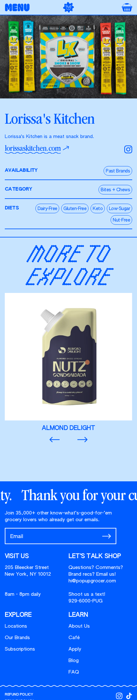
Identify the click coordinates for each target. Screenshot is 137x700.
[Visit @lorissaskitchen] (128, 149)
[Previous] (54, 439)
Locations (16, 626)
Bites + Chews (115, 190)
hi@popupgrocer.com (92, 581)
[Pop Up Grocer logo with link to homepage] (68, 7)
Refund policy (19, 694)
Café (74, 637)
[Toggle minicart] (127, 7)
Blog (73, 660)
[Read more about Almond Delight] (68, 362)
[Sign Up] (106, 536)
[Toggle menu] (19, 7)
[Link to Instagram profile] (119, 696)
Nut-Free (121, 220)
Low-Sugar (119, 209)
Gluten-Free (74, 209)
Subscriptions (20, 649)
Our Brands (17, 637)
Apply (74, 649)
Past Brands (118, 171)
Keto (98, 209)
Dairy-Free (47, 209)
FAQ (73, 672)
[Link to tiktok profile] (129, 696)
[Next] (82, 439)
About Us (79, 626)
